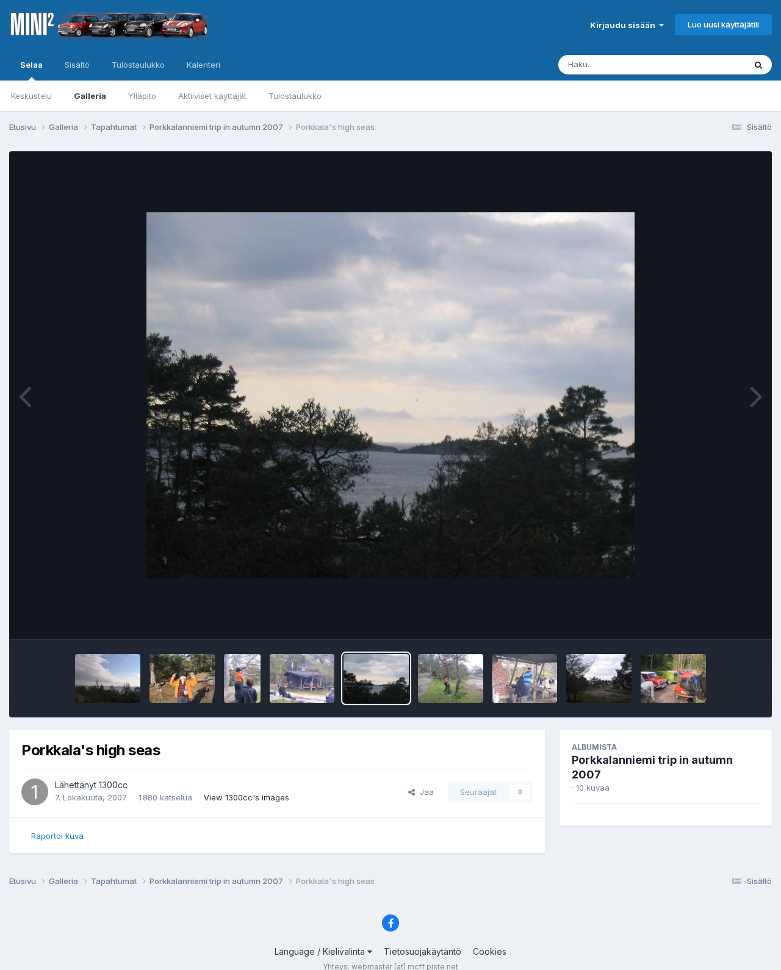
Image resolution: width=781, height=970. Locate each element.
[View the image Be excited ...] (242, 678)
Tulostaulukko (295, 96)
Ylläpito (142, 96)
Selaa (31, 65)
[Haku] (758, 64)
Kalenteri (203, 65)
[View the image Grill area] (599, 678)
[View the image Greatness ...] (182, 678)
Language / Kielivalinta (321, 951)
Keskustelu (31, 96)
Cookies (489, 951)
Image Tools (721, 617)
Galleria (90, 96)
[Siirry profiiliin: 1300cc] (34, 791)
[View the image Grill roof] (302, 678)
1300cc (113, 785)
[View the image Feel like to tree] (450, 678)
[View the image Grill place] (525, 678)
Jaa (424, 792)
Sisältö (77, 65)
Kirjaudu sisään (624, 25)
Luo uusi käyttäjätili (723, 24)
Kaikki (718, 64)
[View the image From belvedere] (107, 678)
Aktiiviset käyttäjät (212, 96)
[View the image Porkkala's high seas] (376, 678)
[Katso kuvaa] (390, 395)
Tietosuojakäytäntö (422, 951)
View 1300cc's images (246, 797)
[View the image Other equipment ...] (673, 678)
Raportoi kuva (57, 836)
